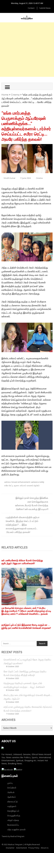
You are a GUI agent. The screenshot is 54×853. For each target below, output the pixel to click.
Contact (31, 8)
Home (4, 94)
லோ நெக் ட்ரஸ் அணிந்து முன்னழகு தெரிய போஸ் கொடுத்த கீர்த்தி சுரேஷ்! (25, 673)
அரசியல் (10, 792)
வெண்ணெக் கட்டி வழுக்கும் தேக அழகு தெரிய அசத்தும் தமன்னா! (27, 661)
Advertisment (21, 848)
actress (7, 482)
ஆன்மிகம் (11, 796)
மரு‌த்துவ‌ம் (11, 806)
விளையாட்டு (12, 801)
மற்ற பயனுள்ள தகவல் (16, 829)
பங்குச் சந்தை (13, 820)
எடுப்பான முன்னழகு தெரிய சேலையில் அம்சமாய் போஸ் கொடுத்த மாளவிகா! (28, 708)
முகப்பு (10, 783)
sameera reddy (37, 482)
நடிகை (16, 485)
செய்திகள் (11, 787)
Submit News (44, 8)
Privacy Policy (33, 848)
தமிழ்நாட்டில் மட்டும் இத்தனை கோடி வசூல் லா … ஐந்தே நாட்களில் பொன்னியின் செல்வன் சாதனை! (26, 626)
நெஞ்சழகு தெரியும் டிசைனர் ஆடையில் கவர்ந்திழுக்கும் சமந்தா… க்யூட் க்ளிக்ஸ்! (24, 685)
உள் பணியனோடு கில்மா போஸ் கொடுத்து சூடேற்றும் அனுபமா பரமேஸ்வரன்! (22, 562)
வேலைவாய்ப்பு (13, 824)
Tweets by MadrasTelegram (13, 836)
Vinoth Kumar (9, 178)
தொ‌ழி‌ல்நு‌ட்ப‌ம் (13, 810)
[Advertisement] (27, 49)
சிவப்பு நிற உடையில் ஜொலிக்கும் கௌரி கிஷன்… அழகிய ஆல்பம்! (28, 697)
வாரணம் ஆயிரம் (33, 485)
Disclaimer (10, 848)
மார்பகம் (23, 485)
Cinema (15, 94)
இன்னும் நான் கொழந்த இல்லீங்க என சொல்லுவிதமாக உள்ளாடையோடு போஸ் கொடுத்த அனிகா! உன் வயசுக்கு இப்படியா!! (31, 503)
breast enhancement (21, 482)
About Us (44, 848)
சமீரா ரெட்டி (8, 485)
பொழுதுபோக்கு (13, 815)
